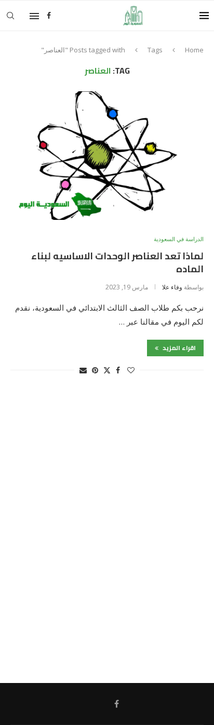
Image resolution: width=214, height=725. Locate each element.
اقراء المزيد (178, 348)
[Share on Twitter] (107, 370)
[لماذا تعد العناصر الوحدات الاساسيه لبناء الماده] (107, 155)
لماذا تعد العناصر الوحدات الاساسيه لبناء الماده (117, 262)
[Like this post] (131, 370)
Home (194, 49)
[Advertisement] (107, 534)
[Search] (10, 16)
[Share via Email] (83, 370)
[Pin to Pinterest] (95, 370)
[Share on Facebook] (118, 370)
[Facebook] (49, 16)
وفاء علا (172, 287)
